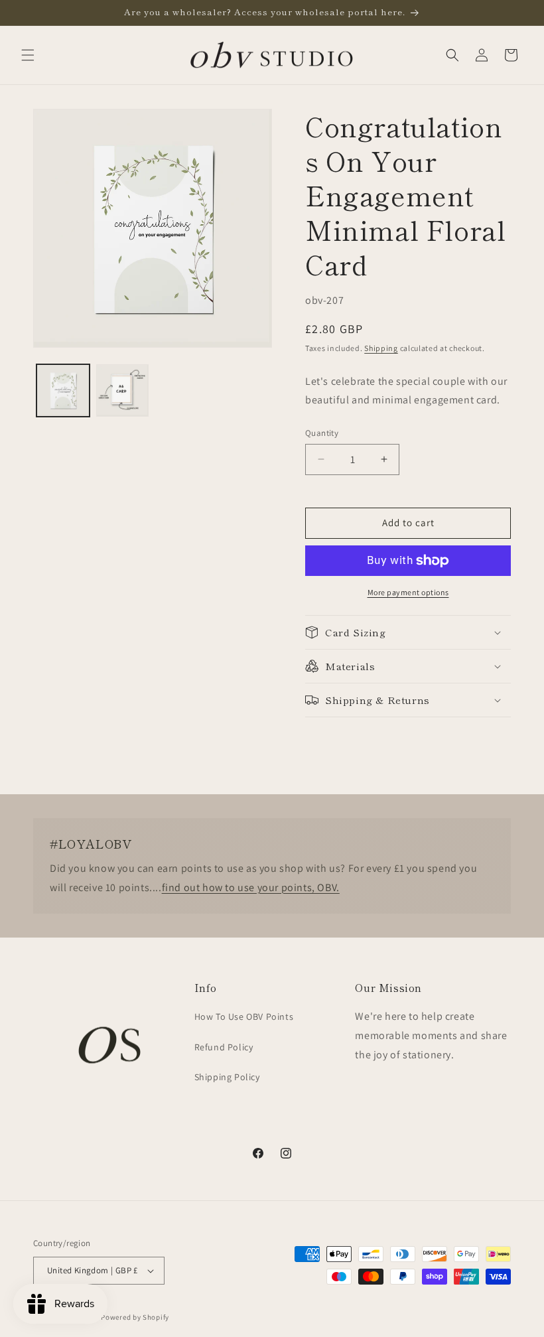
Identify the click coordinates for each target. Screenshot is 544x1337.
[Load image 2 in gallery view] (122, 390)
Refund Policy (223, 1047)
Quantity (321, 433)
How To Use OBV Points (244, 1016)
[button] (27, 55)
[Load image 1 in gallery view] (63, 390)
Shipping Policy (227, 1077)
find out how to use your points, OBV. (251, 887)
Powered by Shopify (135, 1317)
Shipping (381, 348)
